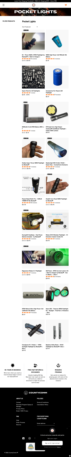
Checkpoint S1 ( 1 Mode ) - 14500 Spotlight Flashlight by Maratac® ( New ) (32, 346)
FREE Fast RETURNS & (35, 371)
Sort (23, 27)
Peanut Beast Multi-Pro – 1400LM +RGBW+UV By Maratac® (32, 199)
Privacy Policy (20, 408)
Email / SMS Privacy (22, 411)
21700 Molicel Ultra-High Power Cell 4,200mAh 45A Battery (32, 309)
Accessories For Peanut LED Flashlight (54, 91)
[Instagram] (30, 438)
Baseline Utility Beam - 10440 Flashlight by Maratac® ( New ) (55, 345)
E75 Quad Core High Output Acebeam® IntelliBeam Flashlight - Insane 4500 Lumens (56, 128)
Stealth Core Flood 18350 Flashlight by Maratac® (56, 199)
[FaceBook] (23, 438)
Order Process (20, 422)
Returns (18, 424)
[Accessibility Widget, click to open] (70, 456)
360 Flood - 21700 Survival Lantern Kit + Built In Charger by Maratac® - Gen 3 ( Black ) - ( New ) (57, 272)
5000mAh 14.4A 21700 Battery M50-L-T (33, 127)
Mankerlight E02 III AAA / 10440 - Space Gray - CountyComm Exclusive (57, 164)
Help (17, 420)
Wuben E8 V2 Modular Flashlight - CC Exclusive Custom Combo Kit (57, 236)
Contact (18, 402)
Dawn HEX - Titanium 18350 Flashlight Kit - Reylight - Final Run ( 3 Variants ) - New (57, 310)
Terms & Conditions (43, 402)
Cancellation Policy (42, 404)
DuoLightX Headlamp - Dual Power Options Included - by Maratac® (32, 236)
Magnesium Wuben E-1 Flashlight (32, 271)
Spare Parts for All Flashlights (31, 91)
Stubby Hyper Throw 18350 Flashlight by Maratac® (33, 164)
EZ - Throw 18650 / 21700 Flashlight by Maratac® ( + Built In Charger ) (33, 55)
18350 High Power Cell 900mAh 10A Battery (56, 55)
